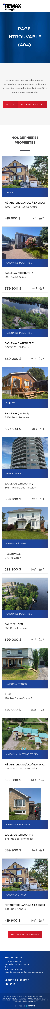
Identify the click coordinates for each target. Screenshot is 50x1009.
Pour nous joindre (32, 104)
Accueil (10, 104)
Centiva (30, 1006)
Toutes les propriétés (25, 935)
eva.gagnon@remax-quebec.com (28, 972)
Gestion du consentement (25, 1002)
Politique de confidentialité (14, 1000)
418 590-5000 (16, 969)
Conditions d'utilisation (37, 1000)
